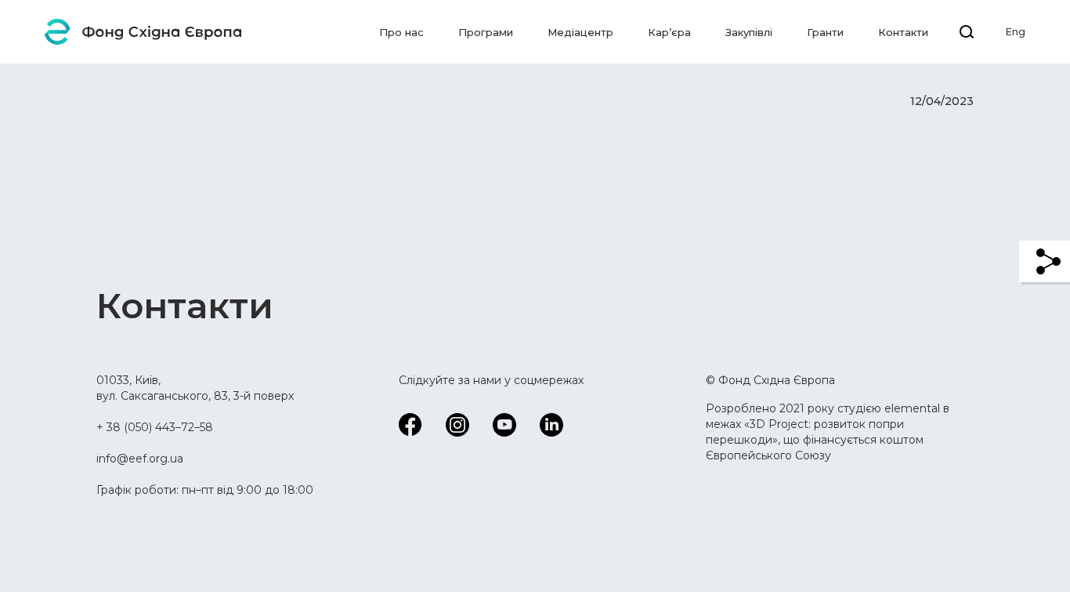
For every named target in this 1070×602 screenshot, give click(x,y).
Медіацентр (580, 32)
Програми (485, 32)
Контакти (903, 32)
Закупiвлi (748, 32)
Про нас (401, 32)
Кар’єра (669, 32)
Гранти (825, 32)
